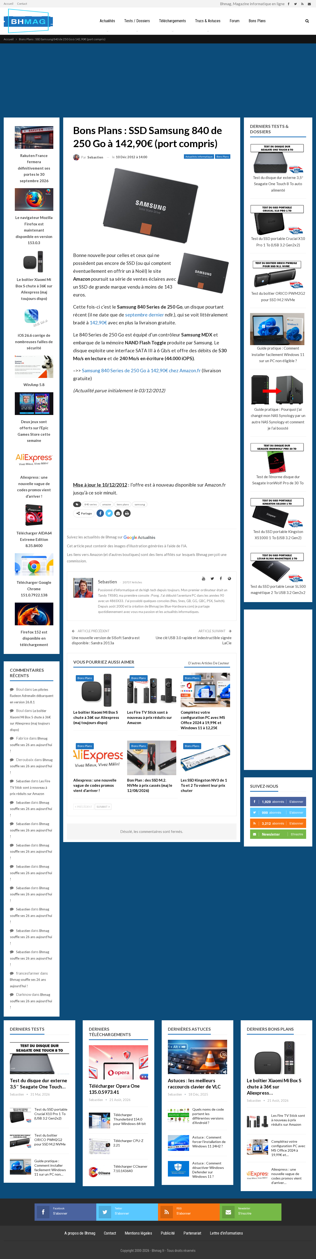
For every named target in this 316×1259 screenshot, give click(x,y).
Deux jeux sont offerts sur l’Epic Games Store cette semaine (34, 431)
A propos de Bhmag (79, 1233)
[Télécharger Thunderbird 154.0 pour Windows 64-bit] (99, 1120)
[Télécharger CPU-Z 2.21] (99, 1146)
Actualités (107, 21)
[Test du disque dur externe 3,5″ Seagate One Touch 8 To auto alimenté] (39, 1057)
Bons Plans (257, 21)
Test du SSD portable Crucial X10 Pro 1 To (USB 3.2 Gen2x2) (278, 241)
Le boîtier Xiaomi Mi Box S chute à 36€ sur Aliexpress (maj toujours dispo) (34, 289)
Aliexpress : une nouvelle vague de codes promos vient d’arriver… (286, 1176)
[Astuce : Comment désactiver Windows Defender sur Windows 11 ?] (178, 1169)
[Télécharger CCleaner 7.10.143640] (99, 1172)
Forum (234, 21)
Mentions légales (138, 1233)
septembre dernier (144, 314)
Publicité (168, 1233)
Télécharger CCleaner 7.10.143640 (130, 1168)
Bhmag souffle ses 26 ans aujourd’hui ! (31, 744)
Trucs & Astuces (207, 21)
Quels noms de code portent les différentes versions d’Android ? (208, 1116)
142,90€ (98, 322)
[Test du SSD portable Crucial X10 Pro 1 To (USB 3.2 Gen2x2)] (20, 1115)
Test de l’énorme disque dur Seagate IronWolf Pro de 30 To (278, 479)
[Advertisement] (158, 80)
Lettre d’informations (226, 1233)
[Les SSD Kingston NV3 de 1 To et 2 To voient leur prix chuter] (205, 758)
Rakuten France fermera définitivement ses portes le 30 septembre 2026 (34, 168)
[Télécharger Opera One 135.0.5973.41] (118, 1062)
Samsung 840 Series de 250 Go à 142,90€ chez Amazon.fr (141, 370)
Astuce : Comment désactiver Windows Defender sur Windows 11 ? (208, 1170)
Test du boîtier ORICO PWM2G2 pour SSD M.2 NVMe (278, 296)
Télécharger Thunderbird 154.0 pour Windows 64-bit (129, 1119)
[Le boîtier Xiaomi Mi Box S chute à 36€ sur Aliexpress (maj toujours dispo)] (98, 690)
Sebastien (23, 781)
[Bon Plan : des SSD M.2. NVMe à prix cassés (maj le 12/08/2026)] (152, 758)
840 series (91, 504)
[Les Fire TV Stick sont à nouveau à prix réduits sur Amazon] (152, 690)
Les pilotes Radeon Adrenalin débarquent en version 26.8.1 (31, 696)
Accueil (8, 3)
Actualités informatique (199, 156)
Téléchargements (172, 21)
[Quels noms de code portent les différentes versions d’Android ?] (178, 1115)
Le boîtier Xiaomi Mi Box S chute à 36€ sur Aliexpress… (274, 1087)
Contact (22, 3)
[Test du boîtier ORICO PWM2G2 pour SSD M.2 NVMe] (20, 1141)
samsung (140, 504)
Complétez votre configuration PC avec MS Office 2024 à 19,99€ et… (288, 1148)
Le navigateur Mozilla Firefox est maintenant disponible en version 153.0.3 (34, 230)
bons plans (123, 504)
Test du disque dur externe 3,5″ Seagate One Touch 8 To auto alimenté (278, 183)
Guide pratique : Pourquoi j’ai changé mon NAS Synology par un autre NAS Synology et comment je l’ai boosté (278, 419)
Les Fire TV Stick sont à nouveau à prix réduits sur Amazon (30, 787)
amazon (106, 504)
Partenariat (192, 1233)
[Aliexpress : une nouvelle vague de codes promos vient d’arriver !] (98, 758)
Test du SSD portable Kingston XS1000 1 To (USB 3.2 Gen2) (278, 534)
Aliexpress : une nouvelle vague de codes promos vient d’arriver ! (34, 486)
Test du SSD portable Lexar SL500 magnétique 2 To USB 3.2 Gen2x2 (278, 589)
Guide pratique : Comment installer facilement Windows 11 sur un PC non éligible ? (278, 354)
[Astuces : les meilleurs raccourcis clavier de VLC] (197, 1057)
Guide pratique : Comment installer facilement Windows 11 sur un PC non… (50, 1167)
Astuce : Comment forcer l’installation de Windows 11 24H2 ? (209, 1141)
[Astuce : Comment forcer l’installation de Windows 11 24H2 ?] (178, 1143)
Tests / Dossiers (137, 21)
